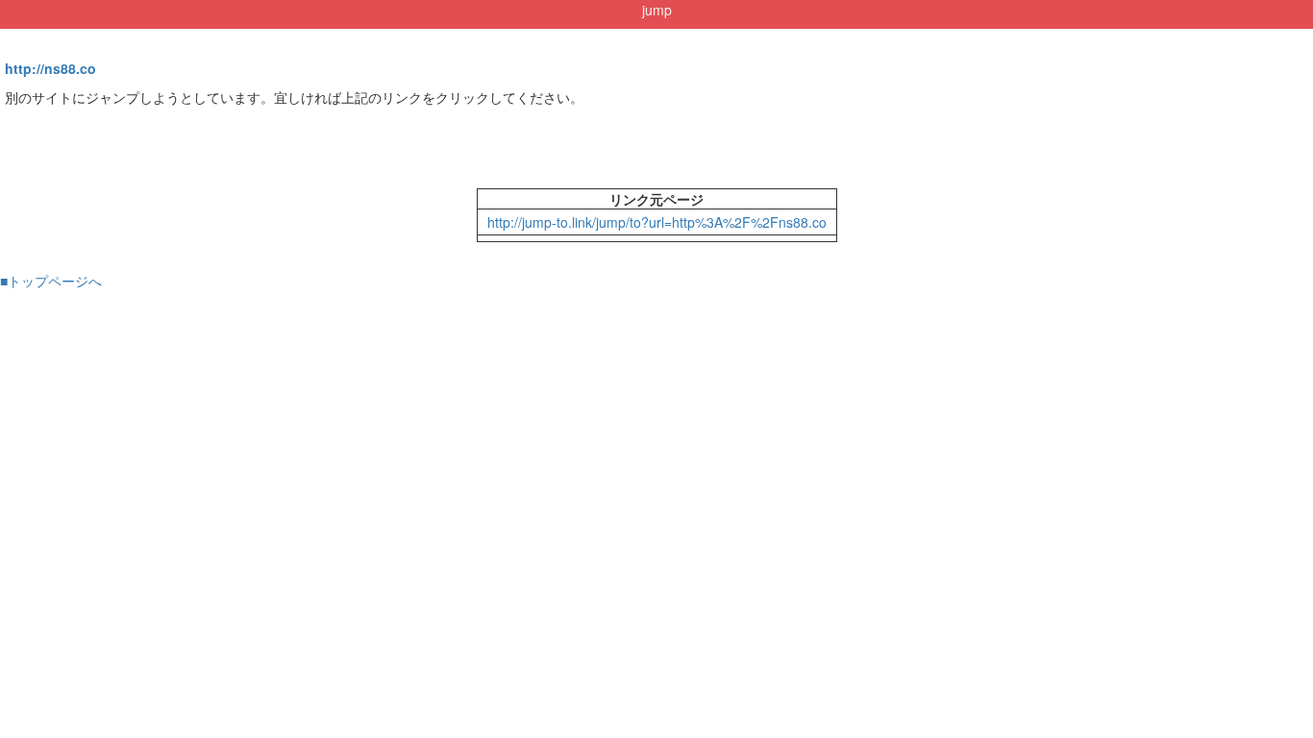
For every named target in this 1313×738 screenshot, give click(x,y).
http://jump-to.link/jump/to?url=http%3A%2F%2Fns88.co (657, 222)
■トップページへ (51, 280)
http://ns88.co (50, 68)
